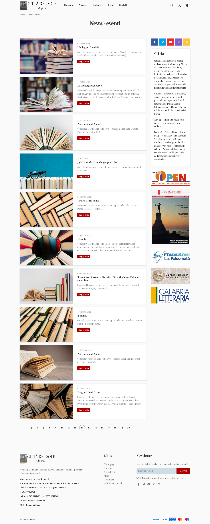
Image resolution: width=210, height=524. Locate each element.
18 (115, 427)
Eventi (111, 5)
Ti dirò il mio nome (88, 200)
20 (128, 427)
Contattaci (109, 479)
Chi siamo (69, 5)
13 (82, 427)
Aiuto (106, 475)
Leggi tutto (84, 61)
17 (109, 427)
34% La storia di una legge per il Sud (97, 162)
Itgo (34, 519)
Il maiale (82, 315)
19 (122, 427)
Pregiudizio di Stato (88, 123)
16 (102, 427)
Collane (97, 5)
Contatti (123, 5)
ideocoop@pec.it (33, 505)
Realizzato (24, 519)
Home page (109, 464)
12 (75, 427)
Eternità (81, 238)
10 (62, 427)
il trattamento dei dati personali (171, 478)
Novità (82, 5)
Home (22, 14)
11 (69, 427)
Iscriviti (183, 470)
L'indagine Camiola (88, 47)
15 (96, 427)
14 (89, 427)
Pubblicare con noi (113, 483)
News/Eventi (110, 471)
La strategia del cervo (89, 85)
